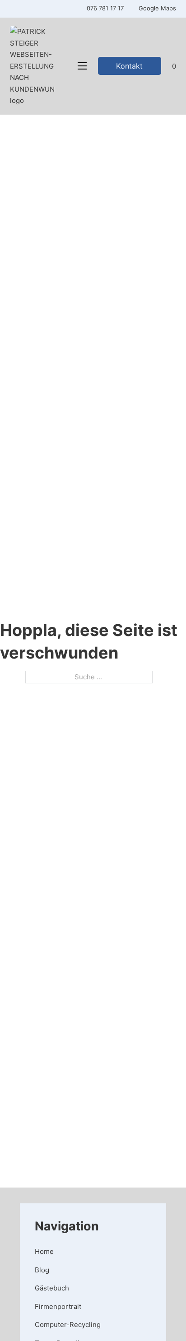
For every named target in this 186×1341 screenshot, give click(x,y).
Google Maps (157, 8)
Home (44, 1251)
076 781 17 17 (105, 8)
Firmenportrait (58, 1306)
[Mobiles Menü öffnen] (82, 66)
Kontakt (129, 65)
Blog (42, 1270)
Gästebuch (52, 1288)
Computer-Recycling (68, 1324)
